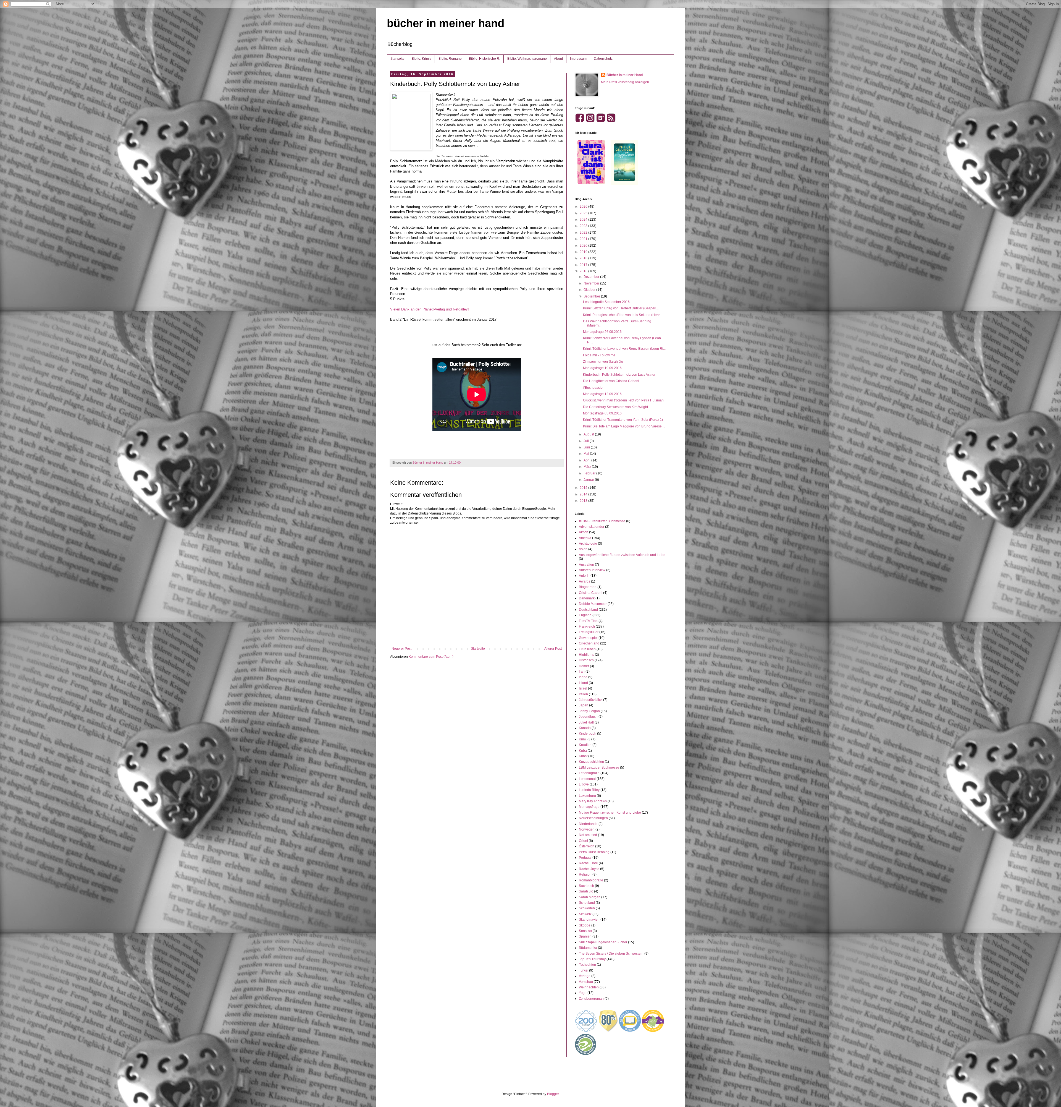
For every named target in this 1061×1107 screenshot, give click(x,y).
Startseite (397, 59)
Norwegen (587, 829)
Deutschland (588, 610)
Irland (583, 677)
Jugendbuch (588, 717)
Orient (583, 841)
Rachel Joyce (589, 869)
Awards (584, 581)
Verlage (584, 976)
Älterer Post (553, 649)
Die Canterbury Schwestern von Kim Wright (615, 407)
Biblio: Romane (450, 59)
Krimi (583, 739)
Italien (583, 694)
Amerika (585, 538)
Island (583, 683)
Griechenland (589, 643)
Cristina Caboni (590, 593)
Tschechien (587, 965)
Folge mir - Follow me (599, 355)
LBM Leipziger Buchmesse (599, 767)
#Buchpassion (594, 388)
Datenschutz (603, 59)
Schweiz (585, 914)
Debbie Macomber (593, 604)
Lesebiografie (589, 773)
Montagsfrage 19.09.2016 (602, 368)
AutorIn (584, 576)
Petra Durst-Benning (594, 852)
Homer (584, 666)
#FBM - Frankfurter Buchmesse (602, 521)
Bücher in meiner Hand (624, 75)
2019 (584, 252)
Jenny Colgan (589, 711)
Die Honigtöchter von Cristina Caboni (611, 381)
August (589, 434)
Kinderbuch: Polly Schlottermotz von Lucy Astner (619, 375)
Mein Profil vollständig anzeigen (625, 82)
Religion (585, 874)
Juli (587, 441)
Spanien (585, 936)
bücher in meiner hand (445, 23)
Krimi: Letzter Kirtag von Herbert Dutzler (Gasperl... (621, 308)
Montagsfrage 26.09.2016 (602, 332)
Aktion (583, 532)
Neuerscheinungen (593, 818)
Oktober (590, 290)
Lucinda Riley (589, 790)
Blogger (553, 1094)
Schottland (587, 903)
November (592, 283)
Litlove (584, 784)
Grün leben (587, 649)
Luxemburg (587, 796)
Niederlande (588, 824)
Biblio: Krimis (421, 59)
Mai (587, 454)
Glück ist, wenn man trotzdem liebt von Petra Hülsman (623, 400)
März (588, 467)
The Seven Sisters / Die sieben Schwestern (611, 953)
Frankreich (587, 626)
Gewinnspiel (588, 638)
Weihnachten (589, 987)
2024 (584, 219)
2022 (584, 232)
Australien (586, 564)
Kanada (585, 728)
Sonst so (585, 931)
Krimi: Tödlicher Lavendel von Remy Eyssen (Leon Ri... (624, 349)
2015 (584, 488)
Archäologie (588, 543)
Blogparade (588, 587)
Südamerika (588, 948)
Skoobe (584, 925)
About (558, 59)
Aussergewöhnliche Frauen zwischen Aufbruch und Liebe (622, 555)
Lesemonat (587, 779)
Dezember (592, 277)
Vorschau (586, 982)
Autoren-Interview (592, 570)
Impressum (578, 59)
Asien (583, 549)
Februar (590, 473)
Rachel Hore (588, 863)
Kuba (583, 751)
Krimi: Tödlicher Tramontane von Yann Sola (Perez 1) (623, 420)
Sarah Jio (586, 891)
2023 (584, 226)
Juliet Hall (586, 722)
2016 (584, 271)
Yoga (583, 993)
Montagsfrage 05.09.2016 (602, 413)
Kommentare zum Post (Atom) (431, 657)
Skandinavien (589, 919)
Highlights (586, 655)
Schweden (587, 908)
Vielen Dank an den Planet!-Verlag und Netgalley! (429, 309)
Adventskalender (591, 527)
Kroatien (585, 745)
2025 (584, 213)
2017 (584, 265)
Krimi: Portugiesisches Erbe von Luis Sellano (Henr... (622, 315)
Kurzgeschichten (591, 762)
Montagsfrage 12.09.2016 (602, 394)
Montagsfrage (589, 807)
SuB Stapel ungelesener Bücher (603, 942)
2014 (584, 494)
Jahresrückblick (590, 700)
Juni (587, 447)
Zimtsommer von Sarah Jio (603, 362)
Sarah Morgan (589, 897)
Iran (582, 671)
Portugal (585, 858)
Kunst (583, 756)
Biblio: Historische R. (484, 59)
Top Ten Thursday (592, 959)
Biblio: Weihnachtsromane (527, 59)
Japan (583, 705)
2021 (584, 239)
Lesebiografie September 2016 (606, 302)
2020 (584, 245)
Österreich (586, 846)
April (587, 460)
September (592, 296)
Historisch (586, 660)
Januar (589, 480)
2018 (584, 258)
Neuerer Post (401, 649)
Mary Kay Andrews (593, 801)
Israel (583, 688)
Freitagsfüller (588, 632)
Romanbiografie (591, 880)
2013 (584, 501)
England (585, 615)
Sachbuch (586, 886)
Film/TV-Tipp (588, 621)
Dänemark (587, 598)
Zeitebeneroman (591, 999)
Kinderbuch (587, 733)
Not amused (588, 835)
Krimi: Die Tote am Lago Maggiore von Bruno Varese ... (624, 426)
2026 (584, 206)
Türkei (583, 970)
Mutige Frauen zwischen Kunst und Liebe (610, 812)
